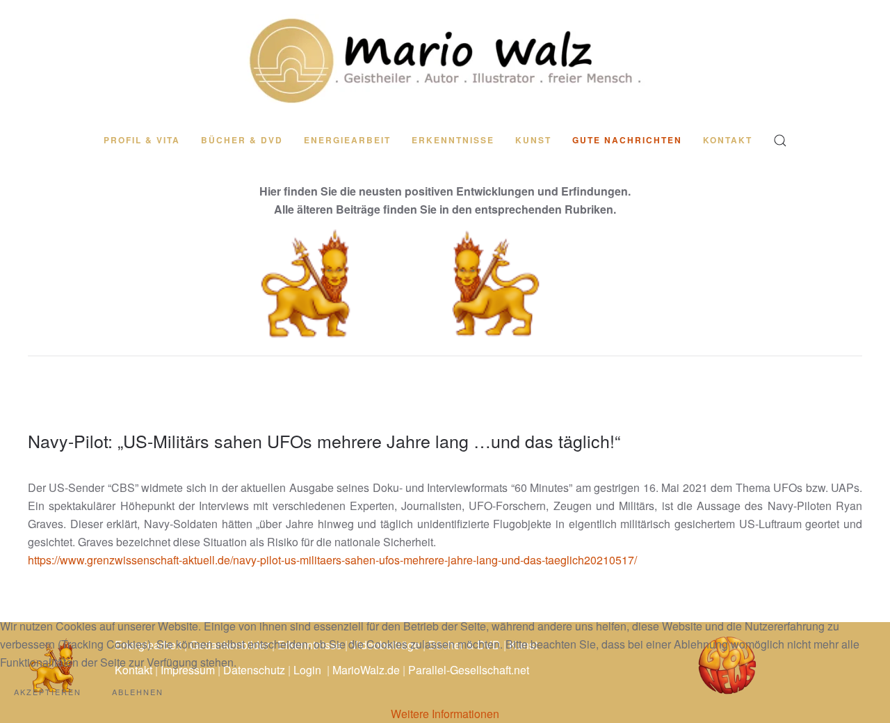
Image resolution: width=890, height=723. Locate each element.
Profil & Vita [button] (142, 140)
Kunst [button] (533, 140)
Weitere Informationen (445, 714)
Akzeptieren (47, 691)
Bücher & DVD (242, 140)
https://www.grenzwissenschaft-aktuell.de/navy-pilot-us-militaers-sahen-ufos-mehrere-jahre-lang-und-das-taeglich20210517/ (332, 560)
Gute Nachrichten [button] (627, 140)
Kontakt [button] (727, 140)
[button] (780, 140)
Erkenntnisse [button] (453, 140)
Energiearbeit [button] (347, 140)
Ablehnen (137, 691)
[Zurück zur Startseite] (445, 60)
